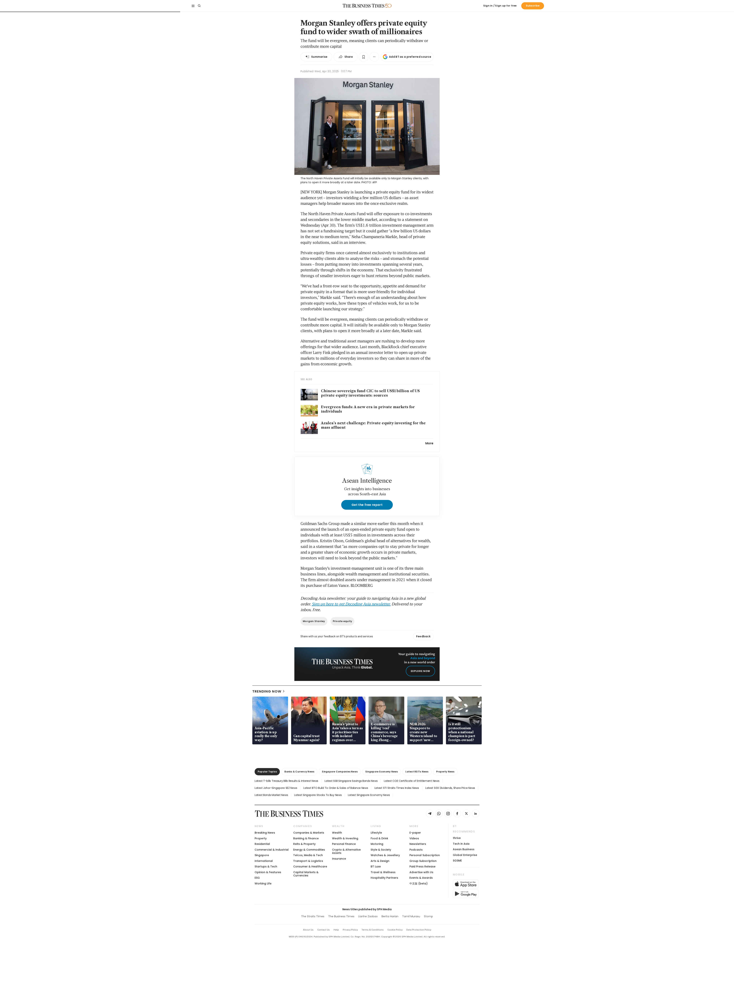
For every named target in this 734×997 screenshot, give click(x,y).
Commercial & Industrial (272, 850)
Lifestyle (376, 833)
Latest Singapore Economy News (369, 795)
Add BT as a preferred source (410, 57)
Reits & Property (304, 844)
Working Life (263, 883)
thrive (457, 838)
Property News (445, 771)
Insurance (339, 859)
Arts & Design (380, 861)
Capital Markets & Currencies (305, 873)
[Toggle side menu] (193, 6)
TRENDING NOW (266, 691)
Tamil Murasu (411, 916)
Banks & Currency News (299, 771)
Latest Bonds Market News (271, 795)
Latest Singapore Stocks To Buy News (318, 795)
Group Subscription (423, 861)
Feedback (423, 636)
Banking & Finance (306, 838)
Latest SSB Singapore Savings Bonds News (351, 781)
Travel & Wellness (383, 872)
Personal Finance (344, 844)
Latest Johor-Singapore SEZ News (276, 788)
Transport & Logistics (308, 861)
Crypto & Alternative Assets (346, 851)
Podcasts (416, 850)
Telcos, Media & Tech (308, 855)
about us (308, 929)
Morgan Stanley (314, 621)
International (264, 861)
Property (261, 838)
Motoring (377, 844)
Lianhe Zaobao (368, 916)
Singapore (262, 855)
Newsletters (417, 844)
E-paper (415, 833)
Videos (414, 838)
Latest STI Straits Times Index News (396, 788)
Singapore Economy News (381, 771)
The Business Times (341, 916)
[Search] (199, 6)
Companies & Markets (308, 833)
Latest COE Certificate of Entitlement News (411, 781)
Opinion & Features (268, 872)
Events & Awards (421, 878)
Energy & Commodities (309, 850)
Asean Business (463, 849)
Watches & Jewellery (385, 855)
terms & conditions (373, 929)
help (336, 929)
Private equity (342, 621)
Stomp (428, 916)
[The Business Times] (364, 6)
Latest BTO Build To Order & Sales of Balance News (335, 788)
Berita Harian (390, 916)
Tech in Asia (461, 844)
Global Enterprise (465, 855)
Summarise (319, 57)
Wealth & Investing (345, 838)
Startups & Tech (266, 866)
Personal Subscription (424, 855)
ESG (257, 878)
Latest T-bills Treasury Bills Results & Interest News (286, 781)
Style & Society (381, 850)
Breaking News (265, 833)
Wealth (337, 833)
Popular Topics (267, 771)
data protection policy (418, 929)
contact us (323, 929)
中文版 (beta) (418, 883)
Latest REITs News (416, 771)
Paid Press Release (422, 866)
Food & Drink (379, 838)
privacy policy (350, 929)
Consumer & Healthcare (310, 866)
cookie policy (395, 929)
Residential (262, 844)
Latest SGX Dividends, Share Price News (450, 788)
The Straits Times (312, 916)
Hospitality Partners (384, 878)
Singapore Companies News (340, 771)
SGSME (457, 860)
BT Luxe (376, 866)
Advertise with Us (421, 872)
